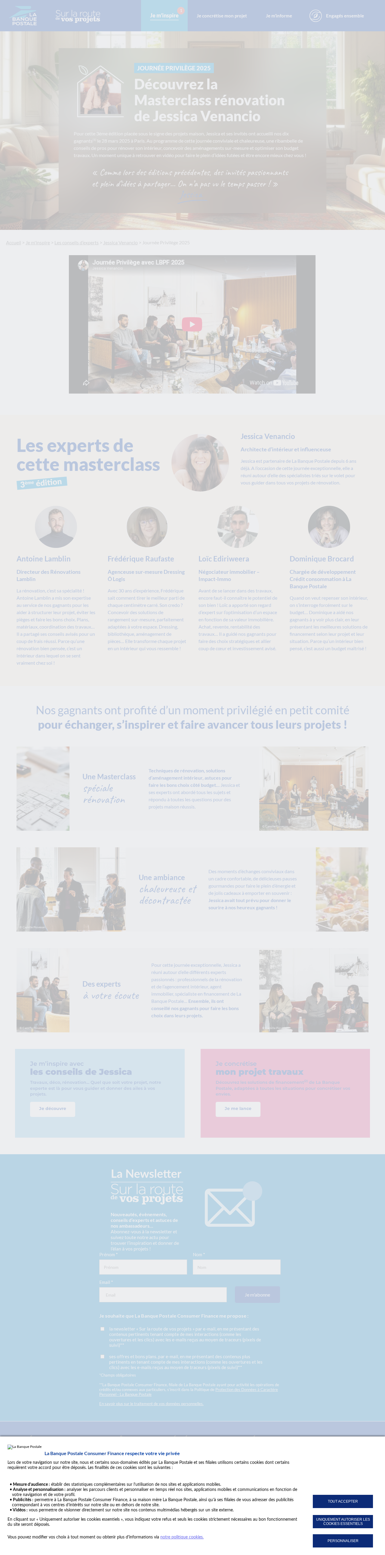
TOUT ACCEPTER (343, 1501)
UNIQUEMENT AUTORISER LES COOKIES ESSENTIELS (343, 1521)
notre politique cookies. (182, 1537)
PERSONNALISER (343, 1541)
